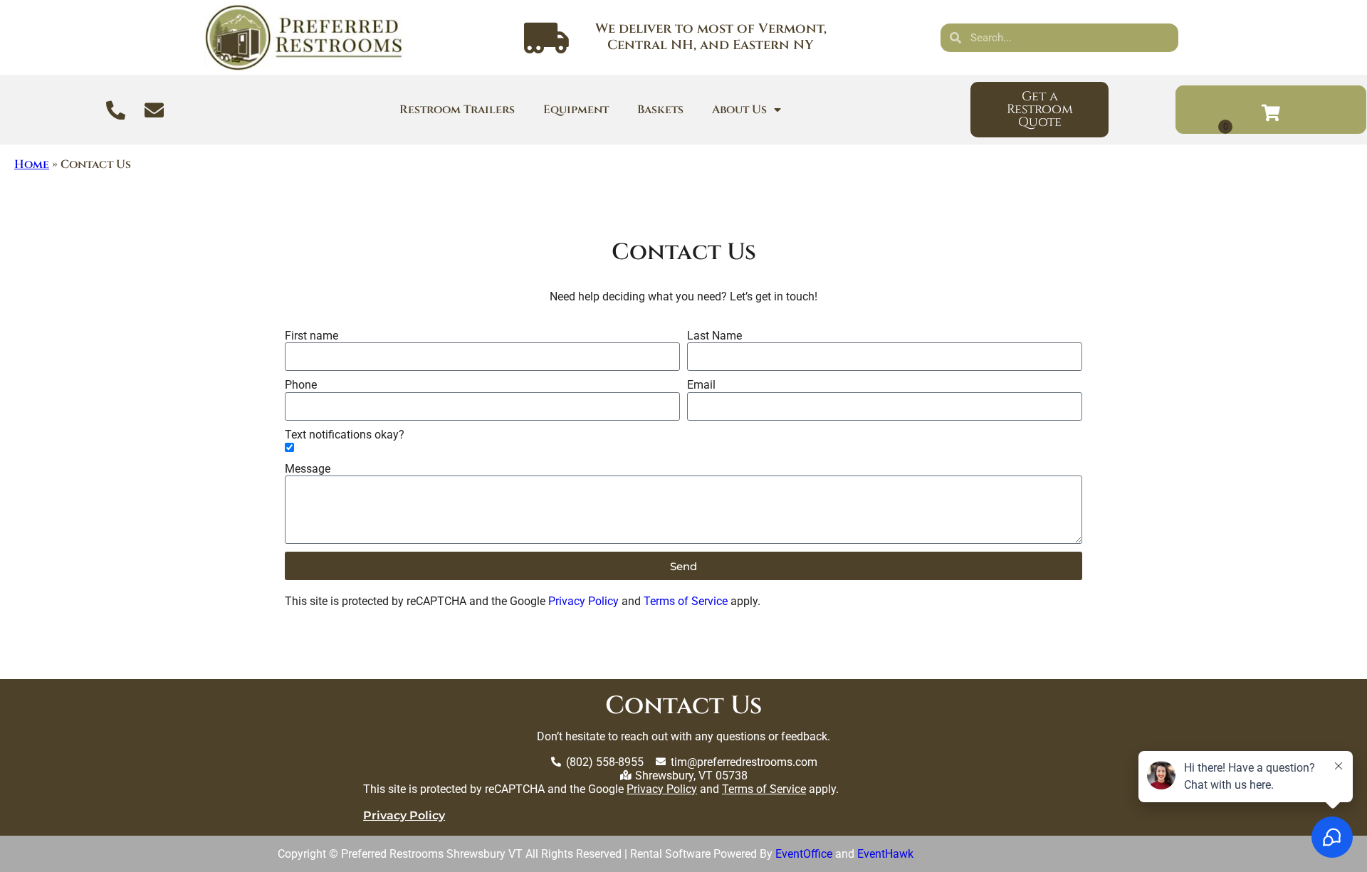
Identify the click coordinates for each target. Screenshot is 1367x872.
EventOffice (803, 854)
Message (307, 469)
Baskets (660, 109)
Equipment (576, 109)
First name (311, 335)
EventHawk (885, 854)
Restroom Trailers (457, 109)
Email (701, 385)
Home (31, 164)
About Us (739, 109)
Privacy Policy (583, 601)
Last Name (714, 335)
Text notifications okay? (344, 434)
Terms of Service (686, 601)
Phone (301, 385)
